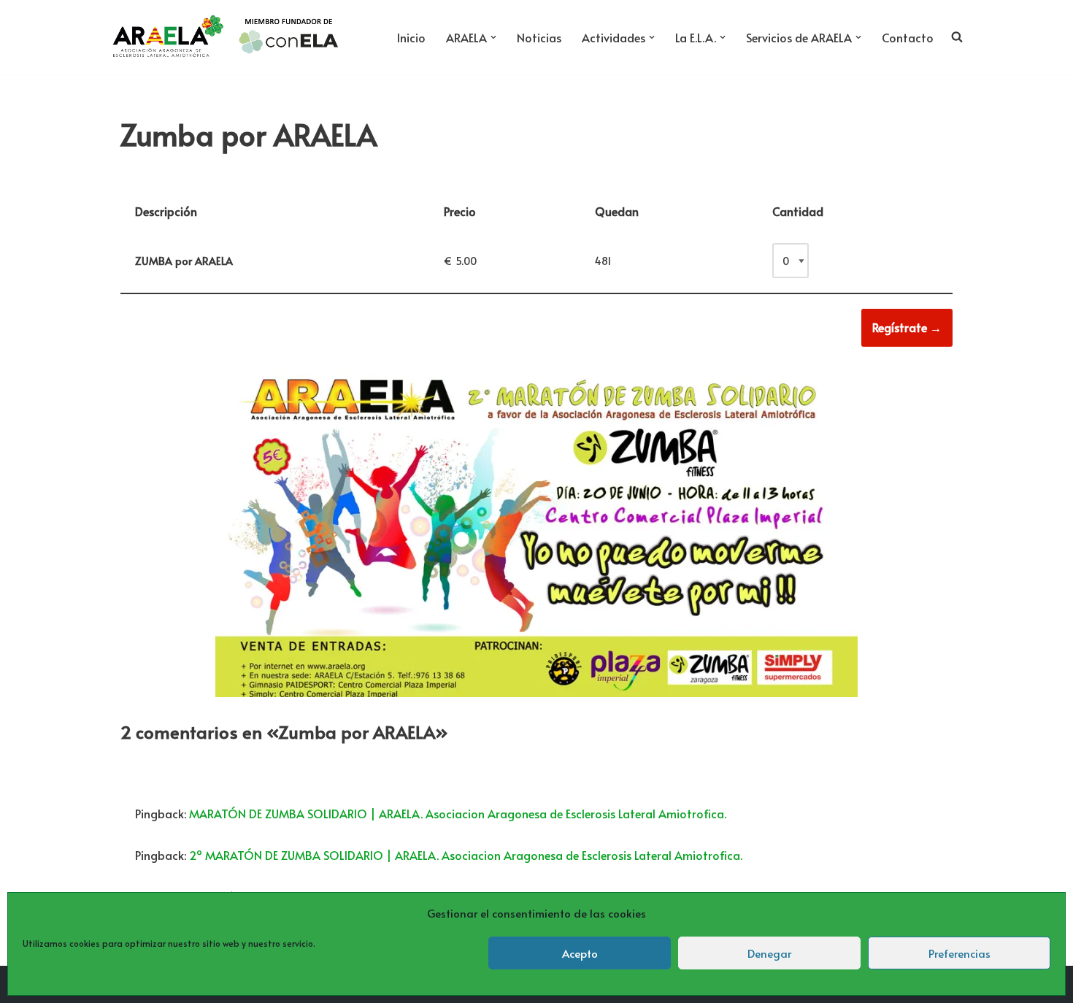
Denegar (769, 953)
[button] (493, 37)
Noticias (539, 37)
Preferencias (959, 953)
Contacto (908, 37)
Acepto (580, 953)
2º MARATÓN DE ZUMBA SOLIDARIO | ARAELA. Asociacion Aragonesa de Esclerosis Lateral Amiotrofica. (465, 855)
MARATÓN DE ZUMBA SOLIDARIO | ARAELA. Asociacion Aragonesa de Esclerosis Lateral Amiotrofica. (457, 813)
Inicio (411, 37)
